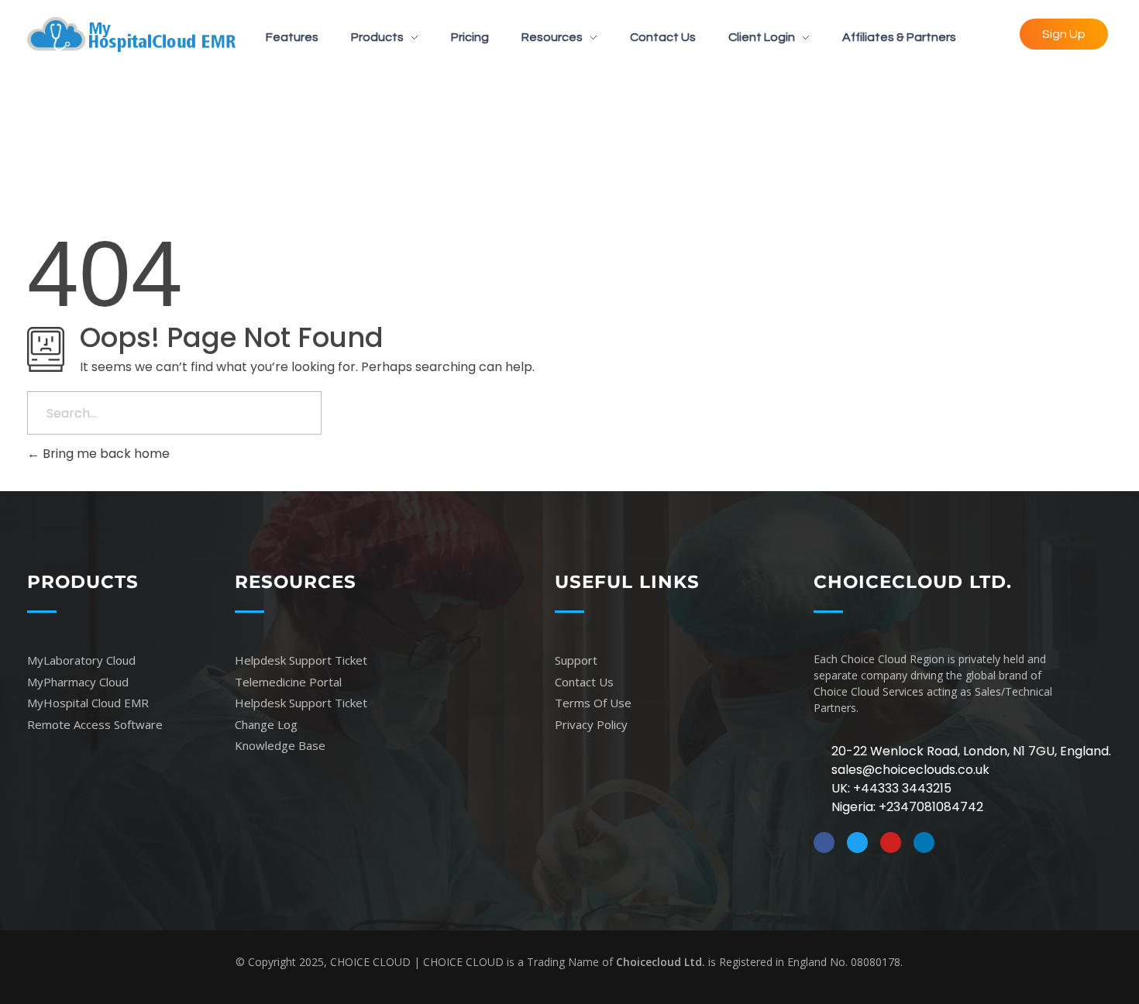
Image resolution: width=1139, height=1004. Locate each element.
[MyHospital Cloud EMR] (131, 34)
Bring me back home (105, 453)
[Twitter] (857, 842)
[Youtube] (890, 842)
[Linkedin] (924, 842)
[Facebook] (824, 842)
